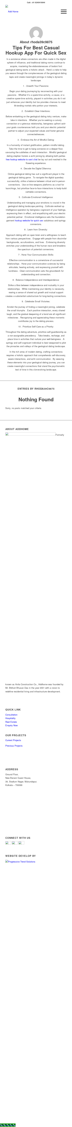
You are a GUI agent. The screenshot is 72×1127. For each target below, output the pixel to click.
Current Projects (13, 740)
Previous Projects (14, 745)
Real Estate (11, 721)
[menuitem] (62, 11)
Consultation (11, 714)
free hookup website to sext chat (22, 159)
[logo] (29, 11)
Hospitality (10, 718)
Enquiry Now (11, 725)
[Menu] (62, 11)
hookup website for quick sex (29, 220)
